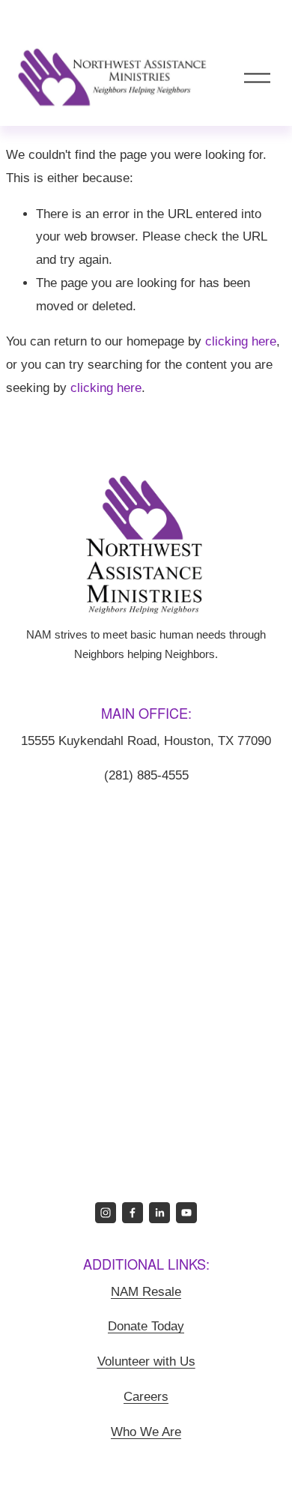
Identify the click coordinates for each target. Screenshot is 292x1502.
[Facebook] (132, 1212)
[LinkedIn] (159, 1212)
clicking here (240, 341)
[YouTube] (186, 1212)
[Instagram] (105, 1212)
